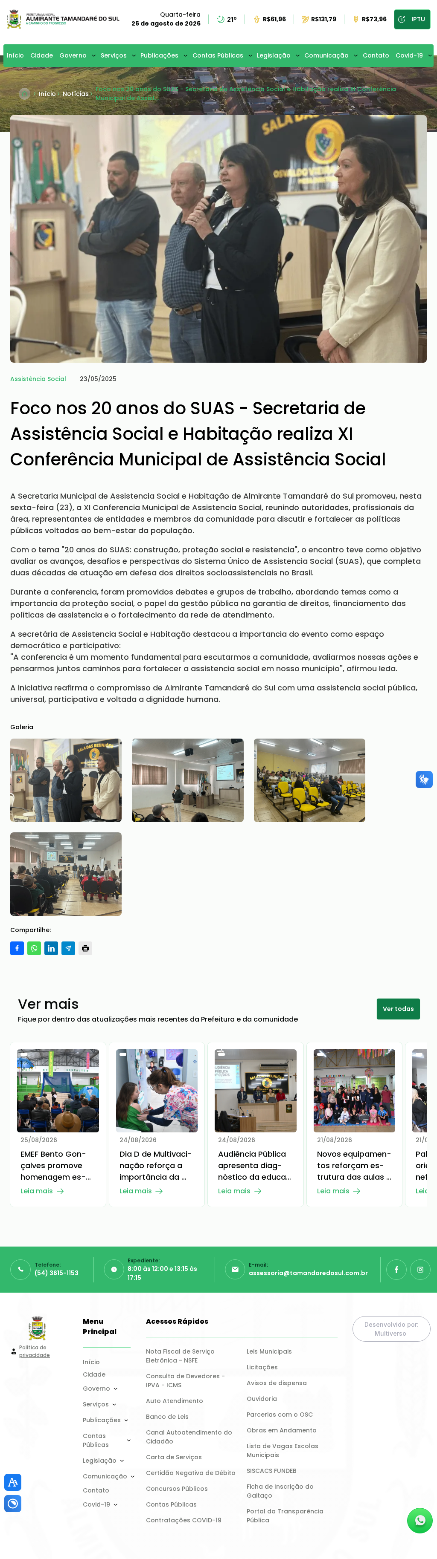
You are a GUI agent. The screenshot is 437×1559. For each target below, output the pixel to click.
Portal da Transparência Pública (286, 1515)
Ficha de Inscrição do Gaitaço (281, 1491)
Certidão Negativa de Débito (191, 1473)
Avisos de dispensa (277, 1383)
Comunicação (326, 55)
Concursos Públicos (177, 1488)
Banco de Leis (167, 1416)
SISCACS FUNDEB (272, 1471)
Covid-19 (409, 55)
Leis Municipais (269, 1351)
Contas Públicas (217, 55)
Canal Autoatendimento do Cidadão (190, 1437)
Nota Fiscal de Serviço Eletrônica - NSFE (181, 1356)
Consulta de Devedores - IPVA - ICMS (186, 1380)
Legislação (274, 55)
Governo (73, 55)
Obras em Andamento (282, 1430)
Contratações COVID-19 (183, 1520)
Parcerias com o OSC (280, 1414)
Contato (376, 55)
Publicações (159, 55)
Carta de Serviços (174, 1457)
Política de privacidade (34, 1351)
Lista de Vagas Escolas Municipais (283, 1450)
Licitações (262, 1367)
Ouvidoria (262, 1398)
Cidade (41, 55)
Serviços (114, 55)
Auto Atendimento (174, 1401)
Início (15, 55)
